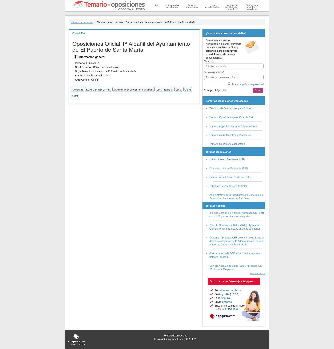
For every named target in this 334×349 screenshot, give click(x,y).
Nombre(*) (209, 61)
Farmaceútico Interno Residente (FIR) (230, 177)
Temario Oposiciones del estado (227, 144)
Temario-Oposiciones (82, 22)
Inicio (157, 5)
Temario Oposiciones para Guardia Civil (231, 117)
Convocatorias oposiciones (172, 6)
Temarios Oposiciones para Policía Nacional (233, 126)
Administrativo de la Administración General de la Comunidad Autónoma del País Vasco (236, 196)
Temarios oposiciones (192, 6)
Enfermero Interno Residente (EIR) (228, 168)
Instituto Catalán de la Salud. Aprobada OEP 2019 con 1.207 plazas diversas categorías (237, 214)
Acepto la (248, 84)
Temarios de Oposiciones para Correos (231, 108)
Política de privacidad (175, 335)
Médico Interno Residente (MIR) (227, 159)
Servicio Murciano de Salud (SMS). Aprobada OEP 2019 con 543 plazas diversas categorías (234, 226)
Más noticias (256, 273)
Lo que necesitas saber (212, 6)
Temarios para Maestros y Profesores (230, 135)
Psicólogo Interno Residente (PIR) (228, 186)
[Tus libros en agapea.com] (233, 299)
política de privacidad (253, 84)
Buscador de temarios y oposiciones (252, 7)
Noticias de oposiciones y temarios (231, 7)
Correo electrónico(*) (214, 72)
